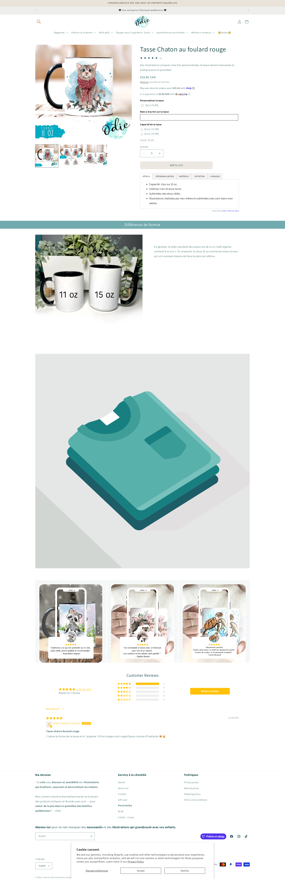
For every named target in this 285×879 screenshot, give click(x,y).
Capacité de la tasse (151, 124)
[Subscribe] (91, 836)
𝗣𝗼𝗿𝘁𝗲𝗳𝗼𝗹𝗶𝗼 (125, 805)
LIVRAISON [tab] (215, 176)
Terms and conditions (195, 799)
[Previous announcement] (36, 10)
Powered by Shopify (63, 877)
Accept (140, 870)
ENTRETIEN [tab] (199, 176)
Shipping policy (192, 794)
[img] (54, 718)
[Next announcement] (248, 10)
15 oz (151, 129)
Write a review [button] (210, 691)
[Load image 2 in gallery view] (71, 156)
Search (121, 782)
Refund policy (191, 788)
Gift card (122, 799)
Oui (152, 105)
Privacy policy (191, 782)
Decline (185, 870)
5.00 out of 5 (84, 689)
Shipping (144, 82)
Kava (237, 211)
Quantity (144, 146)
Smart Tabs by (228, 211)
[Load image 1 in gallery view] (46, 156)
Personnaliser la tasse (152, 100)
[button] (39, 21)
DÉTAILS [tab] (146, 176)
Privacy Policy (136, 861)
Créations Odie (48, 877)
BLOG (121, 811)
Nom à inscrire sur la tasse (154, 111)
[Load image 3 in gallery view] (95, 156)
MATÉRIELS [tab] (184, 176)
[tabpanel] (189, 193)
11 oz (151, 133)
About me (123, 788)
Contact (122, 794)
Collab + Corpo (126, 817)
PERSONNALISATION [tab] (164, 176)
